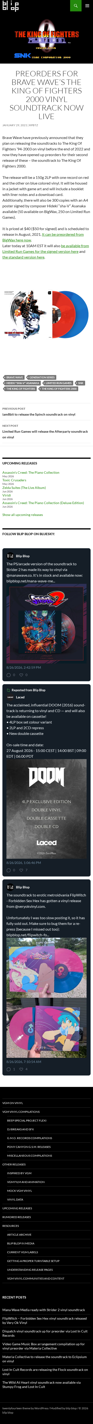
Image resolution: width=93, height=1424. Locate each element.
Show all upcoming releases (22, 515)
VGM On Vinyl (12, 1103)
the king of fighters (20, 388)
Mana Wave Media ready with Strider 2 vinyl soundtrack (43, 1310)
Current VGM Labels (22, 1252)
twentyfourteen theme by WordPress (25, 1408)
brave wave (14, 377)
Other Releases (14, 1164)
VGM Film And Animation (26, 1182)
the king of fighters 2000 (59, 388)
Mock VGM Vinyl (19, 1190)
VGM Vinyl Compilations (21, 1111)
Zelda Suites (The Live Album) (24, 488)
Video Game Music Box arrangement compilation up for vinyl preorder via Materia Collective (43, 1346)
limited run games (59, 383)
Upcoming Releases (17, 1208)
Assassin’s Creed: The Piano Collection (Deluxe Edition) (43, 503)
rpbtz (33, 125)
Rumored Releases (16, 1217)
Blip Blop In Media (20, 1243)
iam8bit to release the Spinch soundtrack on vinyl (38, 411)
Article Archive (19, 1234)
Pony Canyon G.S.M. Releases (29, 1147)
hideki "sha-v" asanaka (22, 383)
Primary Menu (87, 5)
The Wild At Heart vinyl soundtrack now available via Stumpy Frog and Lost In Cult (41, 1384)
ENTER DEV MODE (26, 1412)
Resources (10, 1226)
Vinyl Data (15, 1199)
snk (80, 383)
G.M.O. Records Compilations (29, 1138)
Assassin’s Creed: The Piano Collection (30, 472)
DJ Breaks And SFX (20, 1129)
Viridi (6, 495)
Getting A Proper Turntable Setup (33, 1261)
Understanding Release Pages (30, 1269)
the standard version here (23, 257)
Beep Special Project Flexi (26, 1120)
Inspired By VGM (19, 1173)
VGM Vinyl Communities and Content (35, 1278)
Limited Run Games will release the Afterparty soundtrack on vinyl (45, 431)
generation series (42, 377)
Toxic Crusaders (14, 480)
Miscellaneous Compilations (29, 1155)
